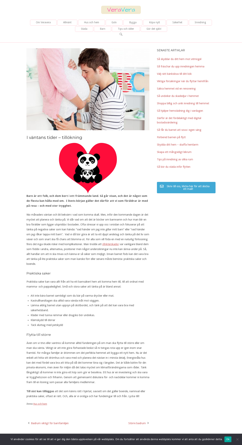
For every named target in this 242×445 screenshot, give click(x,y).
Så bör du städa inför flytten (173, 166)
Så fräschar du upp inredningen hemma (180, 66)
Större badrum (137, 423)
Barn (102, 28)
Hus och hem (91, 22)
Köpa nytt (154, 22)
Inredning (200, 22)
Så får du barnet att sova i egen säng (179, 129)
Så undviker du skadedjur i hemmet (178, 95)
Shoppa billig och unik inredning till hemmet (183, 103)
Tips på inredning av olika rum (175, 159)
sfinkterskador (110, 244)
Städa (84, 28)
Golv (114, 22)
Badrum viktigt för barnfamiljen (50, 423)
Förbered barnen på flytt (171, 137)
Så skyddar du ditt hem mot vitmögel (179, 59)
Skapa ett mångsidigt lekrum (174, 152)
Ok (228, 439)
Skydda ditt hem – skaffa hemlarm (177, 144)
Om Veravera (43, 22)
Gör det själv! (154, 28)
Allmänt (67, 22)
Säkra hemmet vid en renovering (176, 88)
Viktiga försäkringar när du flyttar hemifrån (182, 81)
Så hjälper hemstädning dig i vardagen (180, 110)
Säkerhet (177, 22)
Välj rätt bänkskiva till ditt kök (174, 73)
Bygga (133, 22)
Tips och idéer (126, 28)
